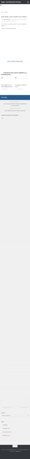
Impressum (18, 451)
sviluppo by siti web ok (7, 407)
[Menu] (28, 2)
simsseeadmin (7, 19)
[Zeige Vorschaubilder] (15, 61)
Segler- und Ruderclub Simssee (11, 2)
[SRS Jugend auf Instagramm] (28, 97)
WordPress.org (6, 435)
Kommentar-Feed (7, 432)
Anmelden (5, 425)
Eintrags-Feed (6, 428)
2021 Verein (4, 12)
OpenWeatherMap (24, 407)
